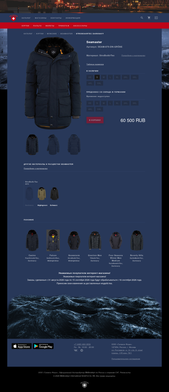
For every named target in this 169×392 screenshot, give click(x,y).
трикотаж (63, 25)
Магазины (41, 18)
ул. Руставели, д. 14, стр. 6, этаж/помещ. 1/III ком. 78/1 (127, 351)
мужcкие (52, 33)
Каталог (26, 18)
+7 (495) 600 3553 (82, 344)
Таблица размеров (95, 64)
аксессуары (80, 25)
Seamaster (66, 33)
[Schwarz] (54, 197)
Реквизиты (125, 372)
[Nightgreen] (42, 197)
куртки (25, 25)
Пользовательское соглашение (126, 358)
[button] (156, 18)
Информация (73, 18)
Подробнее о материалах (133, 55)
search (142, 17)
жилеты (50, 25)
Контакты (56, 18)
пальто (37, 25)
